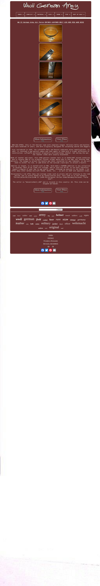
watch (53, 216)
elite (27, 224)
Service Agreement (50, 244)
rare (58, 219)
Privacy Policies (51, 241)
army (42, 214)
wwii (19, 219)
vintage (73, 220)
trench (67, 215)
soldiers (74, 215)
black (61, 224)
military (45, 223)
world (80, 216)
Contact (51, 238)
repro (86, 215)
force (19, 215)
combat (45, 220)
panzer (35, 216)
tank (46, 228)
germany (82, 219)
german (29, 219)
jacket (55, 224)
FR (53, 246)
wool (62, 228)
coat (14, 215)
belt (31, 224)
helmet (59, 215)
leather (20, 223)
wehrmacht (79, 223)
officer (67, 224)
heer (51, 219)
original (54, 227)
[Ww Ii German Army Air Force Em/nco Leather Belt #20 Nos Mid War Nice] (50, 33)
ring (49, 215)
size (65, 219)
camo (37, 224)
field (38, 219)
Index (51, 235)
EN (48, 246)
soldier (24, 215)
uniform (40, 228)
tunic (30, 215)
